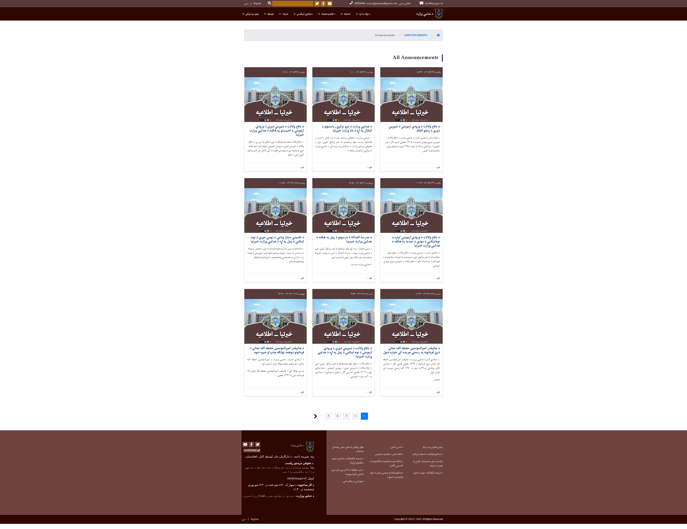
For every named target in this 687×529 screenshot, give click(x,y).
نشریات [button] (285, 14)
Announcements (415, 35)
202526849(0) (250, 450)
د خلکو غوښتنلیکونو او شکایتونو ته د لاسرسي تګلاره (386, 463)
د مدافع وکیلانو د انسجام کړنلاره (427, 454)
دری (246, 3)
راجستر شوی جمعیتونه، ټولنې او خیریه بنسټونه (428, 463)
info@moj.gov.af (434, 3)
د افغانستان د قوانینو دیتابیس (389, 454)
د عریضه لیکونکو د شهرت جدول (428, 473)
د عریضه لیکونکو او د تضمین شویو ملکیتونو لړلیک (348, 460)
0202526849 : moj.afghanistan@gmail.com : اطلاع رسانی (382, 3)
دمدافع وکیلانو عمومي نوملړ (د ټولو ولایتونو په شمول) (386, 475)
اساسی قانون (396, 447)
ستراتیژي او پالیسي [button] (305, 14)
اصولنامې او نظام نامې (353, 481)
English (257, 3)
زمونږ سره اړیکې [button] (252, 14)
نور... (437, 167)
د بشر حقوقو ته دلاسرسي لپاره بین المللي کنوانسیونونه (348, 472)
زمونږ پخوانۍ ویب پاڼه (433, 447)
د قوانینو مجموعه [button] (328, 14)
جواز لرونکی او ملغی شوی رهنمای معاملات (348, 449)
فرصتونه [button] (270, 14)
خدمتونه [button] (347, 14)
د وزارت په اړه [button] (364, 14)
